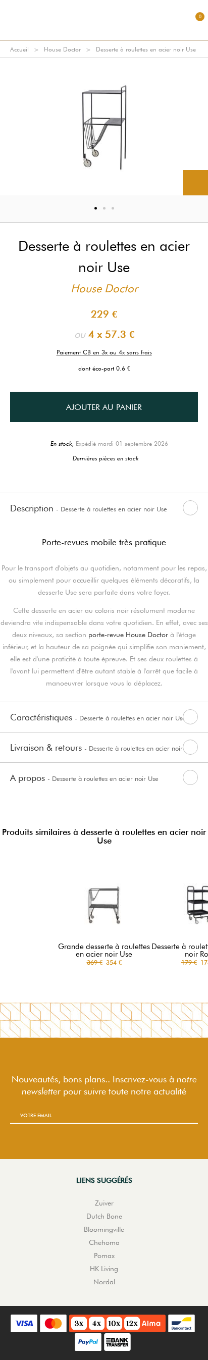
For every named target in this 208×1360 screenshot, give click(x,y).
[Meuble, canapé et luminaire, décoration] (104, 20)
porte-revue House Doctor (128, 635)
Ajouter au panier (104, 407)
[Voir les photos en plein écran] (195, 182)
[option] (104, 126)
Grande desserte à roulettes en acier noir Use (104, 950)
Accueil (19, 49)
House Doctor (62, 49)
